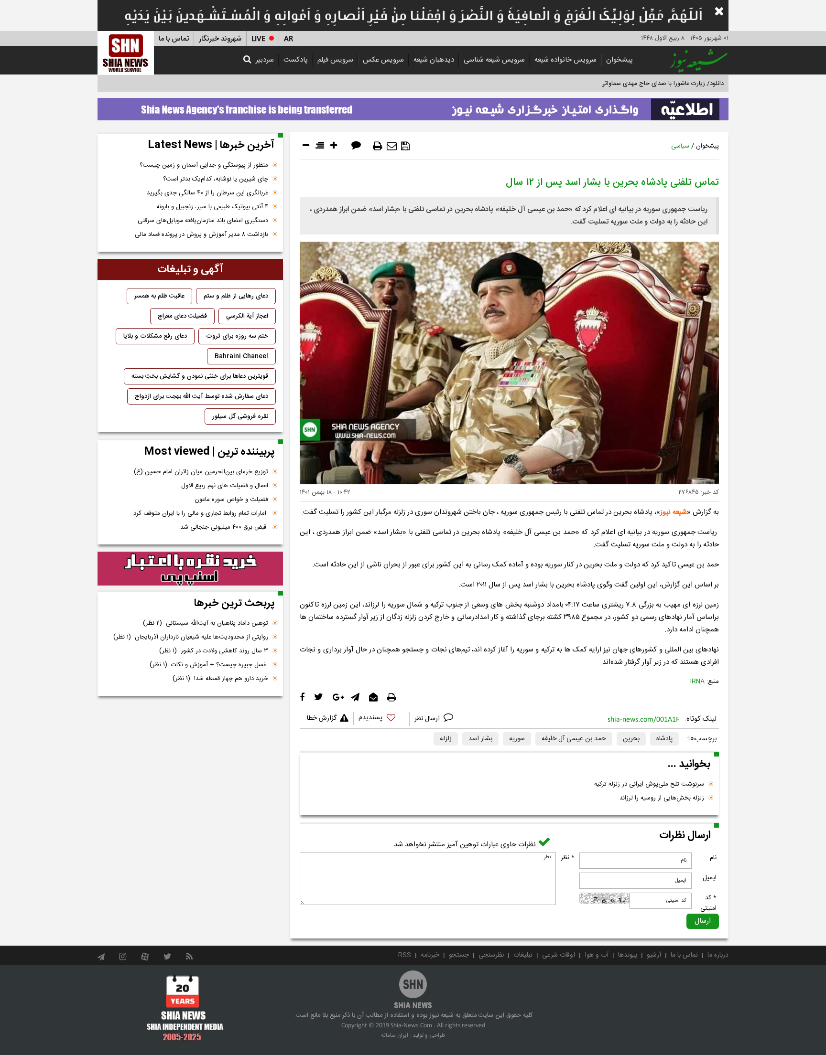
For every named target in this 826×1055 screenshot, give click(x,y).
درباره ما (717, 955)
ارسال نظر (428, 719)
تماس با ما (174, 39)
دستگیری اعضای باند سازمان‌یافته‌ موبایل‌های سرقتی (203, 220)
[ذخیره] (405, 146)
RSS (404, 955)
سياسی (680, 146)
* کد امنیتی (708, 903)
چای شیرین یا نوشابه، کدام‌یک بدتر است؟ (215, 179)
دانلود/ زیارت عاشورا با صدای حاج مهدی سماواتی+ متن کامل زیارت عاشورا (630, 83)
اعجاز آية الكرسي (247, 316)
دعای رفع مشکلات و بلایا (155, 336)
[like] (381, 719)
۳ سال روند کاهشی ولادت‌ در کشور (213, 651)
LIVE (258, 39)
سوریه (517, 739)
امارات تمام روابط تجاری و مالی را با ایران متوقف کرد (200, 513)
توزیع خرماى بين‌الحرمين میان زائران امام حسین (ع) (201, 472)
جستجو (459, 955)
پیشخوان (619, 60)
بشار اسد (480, 739)
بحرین (631, 739)
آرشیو (654, 955)
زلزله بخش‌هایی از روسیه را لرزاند (662, 798)
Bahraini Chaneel (241, 356)
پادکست (295, 60)
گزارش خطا (322, 718)
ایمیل (710, 878)
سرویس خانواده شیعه (565, 60)
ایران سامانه (394, 1035)
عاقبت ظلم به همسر (159, 296)
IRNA (697, 681)
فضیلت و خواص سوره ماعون (231, 499)
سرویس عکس (383, 60)
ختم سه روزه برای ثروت (237, 336)
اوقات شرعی (558, 955)
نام (713, 858)
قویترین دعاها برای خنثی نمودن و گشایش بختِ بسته (199, 376)
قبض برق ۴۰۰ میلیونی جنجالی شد (224, 527)
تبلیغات (523, 955)
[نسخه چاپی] (377, 146)
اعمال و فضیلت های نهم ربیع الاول (224, 485)
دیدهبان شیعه (433, 60)
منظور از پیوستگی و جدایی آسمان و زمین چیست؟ (204, 165)
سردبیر (265, 60)
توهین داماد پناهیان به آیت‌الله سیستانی (205, 623)
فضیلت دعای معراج (182, 316)
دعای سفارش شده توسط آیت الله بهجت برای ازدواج (201, 396)
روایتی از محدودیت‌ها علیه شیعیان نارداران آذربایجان (190, 637)
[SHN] (126, 53)
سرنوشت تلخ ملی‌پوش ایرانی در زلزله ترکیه (649, 784)
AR (288, 39)
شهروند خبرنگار (220, 39)
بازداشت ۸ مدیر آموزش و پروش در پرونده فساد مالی (201, 234)
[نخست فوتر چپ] (185, 1007)
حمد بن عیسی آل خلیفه (574, 739)
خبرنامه (430, 955)
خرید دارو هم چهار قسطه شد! (220, 678)
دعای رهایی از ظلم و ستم (236, 296)
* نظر (568, 858)
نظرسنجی (491, 955)
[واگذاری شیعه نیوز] (413, 106)
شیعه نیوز (673, 512)
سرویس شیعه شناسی (494, 60)
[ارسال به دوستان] (392, 146)
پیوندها (627, 955)
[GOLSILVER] (190, 569)
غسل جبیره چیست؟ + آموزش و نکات (209, 665)
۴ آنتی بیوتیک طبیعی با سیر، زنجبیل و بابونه (212, 207)
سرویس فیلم (335, 60)
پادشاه (664, 739)
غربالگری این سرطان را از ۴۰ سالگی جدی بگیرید (207, 193)
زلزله (446, 739)
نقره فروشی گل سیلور (240, 416)
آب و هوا (597, 955)
